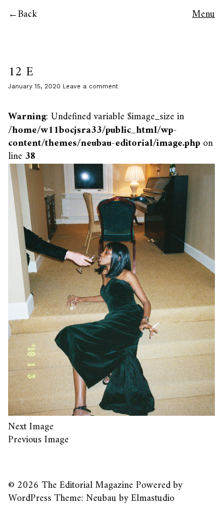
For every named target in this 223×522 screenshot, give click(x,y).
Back (27, 14)
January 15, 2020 (34, 86)
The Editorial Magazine (87, 485)
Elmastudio (152, 498)
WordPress (29, 498)
